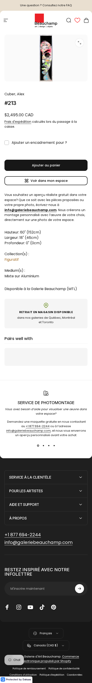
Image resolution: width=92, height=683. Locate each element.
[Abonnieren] (79, 588)
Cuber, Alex (14, 94)
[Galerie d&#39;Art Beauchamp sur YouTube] (30, 607)
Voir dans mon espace (49, 180)
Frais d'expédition (17, 121)
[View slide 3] (48, 445)
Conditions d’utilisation (23, 675)
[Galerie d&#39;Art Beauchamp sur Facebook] (7, 607)
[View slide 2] (43, 445)
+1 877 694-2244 (38, 426)
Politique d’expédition (52, 675)
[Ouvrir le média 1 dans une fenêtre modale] (79, 42)
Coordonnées (74, 675)
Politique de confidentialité (63, 668)
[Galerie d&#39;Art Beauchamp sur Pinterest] (53, 607)
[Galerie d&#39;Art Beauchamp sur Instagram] (18, 607)
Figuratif (11, 259)
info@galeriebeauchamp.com (28, 430)
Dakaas (27, 679)
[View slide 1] (38, 445)
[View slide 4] (54, 445)
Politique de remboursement (29, 668)
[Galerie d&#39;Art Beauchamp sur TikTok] (42, 607)
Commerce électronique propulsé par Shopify (50, 658)
